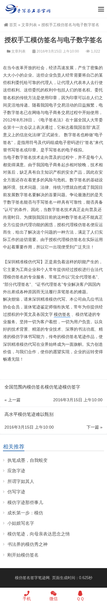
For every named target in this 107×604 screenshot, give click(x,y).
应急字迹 (16, 470)
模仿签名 (62, 314)
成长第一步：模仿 (25, 512)
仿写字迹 (16, 491)
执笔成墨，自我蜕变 (27, 460)
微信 (53, 598)
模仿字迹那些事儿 (25, 502)
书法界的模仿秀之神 (27, 544)
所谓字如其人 (20, 481)
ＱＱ (80, 598)
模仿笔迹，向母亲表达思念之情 (38, 533)
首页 (13, 25)
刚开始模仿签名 (23, 554)
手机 (27, 598)
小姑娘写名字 (20, 523)
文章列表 (29, 25)
